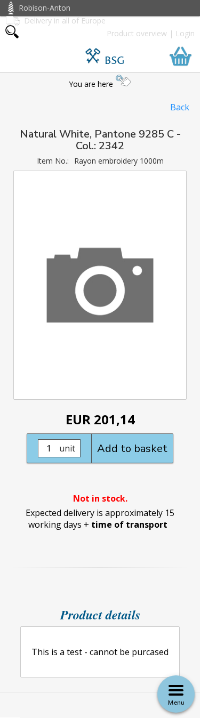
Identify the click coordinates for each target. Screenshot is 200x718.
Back (179, 107)
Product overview (137, 33)
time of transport (129, 524)
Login (185, 33)
